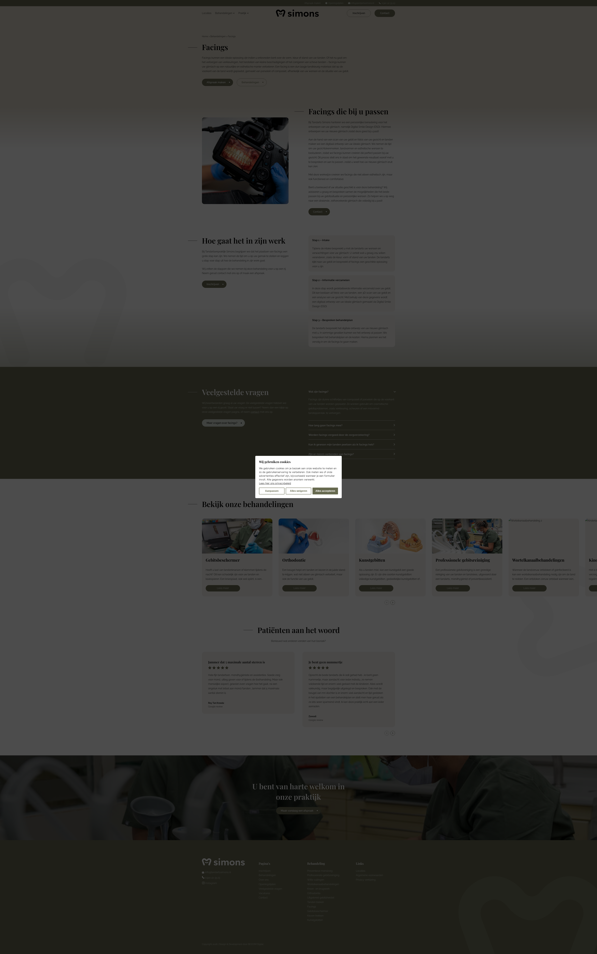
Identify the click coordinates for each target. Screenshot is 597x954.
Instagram (211, 883)
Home (205, 36)
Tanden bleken (315, 902)
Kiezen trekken (315, 915)
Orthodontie (313, 893)
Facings (311, 906)
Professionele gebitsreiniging (323, 875)
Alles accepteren (325, 491)
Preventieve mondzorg (320, 870)
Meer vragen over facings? (222, 422)
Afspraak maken (216, 82)
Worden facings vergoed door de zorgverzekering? (339, 434)
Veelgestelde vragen (270, 888)
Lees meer (223, 588)
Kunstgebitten (315, 920)
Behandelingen (223, 13)
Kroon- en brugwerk (318, 888)
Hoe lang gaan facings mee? (325, 425)
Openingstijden (267, 884)
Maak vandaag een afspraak (297, 810)
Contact (384, 13)
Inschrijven (359, 13)
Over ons (264, 879)
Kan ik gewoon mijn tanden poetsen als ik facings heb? (341, 444)
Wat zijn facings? (318, 391)
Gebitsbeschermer (317, 911)
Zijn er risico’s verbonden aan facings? (331, 454)
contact (255, 411)
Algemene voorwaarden (369, 875)
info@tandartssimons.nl (218, 872)
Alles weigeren (298, 491)
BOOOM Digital (256, 944)
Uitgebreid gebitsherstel (320, 897)
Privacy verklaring (366, 879)
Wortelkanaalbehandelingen (323, 884)
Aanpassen (272, 491)
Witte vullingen (315, 879)
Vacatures (264, 893)
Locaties (206, 13)
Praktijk (242, 13)
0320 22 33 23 (212, 877)
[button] (392, 602)
